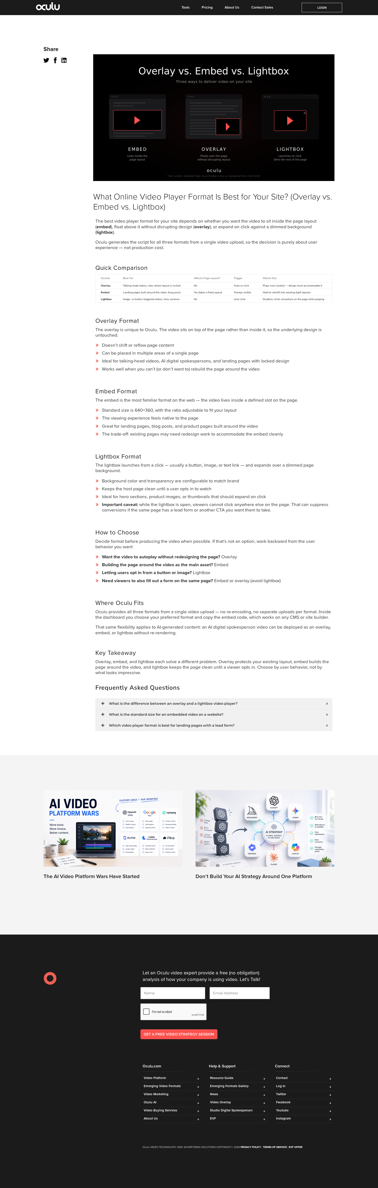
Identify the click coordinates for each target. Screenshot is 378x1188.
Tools (186, 7)
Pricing (207, 7)
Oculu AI (150, 1102)
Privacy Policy (251, 1147)
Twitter (281, 1094)
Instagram (283, 1118)
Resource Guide (221, 1078)
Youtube (282, 1110)
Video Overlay (221, 1102)
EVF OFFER (296, 1147)
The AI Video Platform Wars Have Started (92, 876)
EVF (213, 1118)
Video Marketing (156, 1094)
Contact (282, 1078)
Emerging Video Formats (162, 1086)
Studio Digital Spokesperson (231, 1110)
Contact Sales (262, 7)
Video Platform (155, 1078)
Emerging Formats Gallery (229, 1086)
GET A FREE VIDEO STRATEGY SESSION (179, 1034)
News (214, 1094)
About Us (232, 7)
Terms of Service (275, 1147)
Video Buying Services (160, 1110)
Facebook (283, 1102)
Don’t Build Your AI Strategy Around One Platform (254, 876)
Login (322, 8)
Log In (280, 1086)
